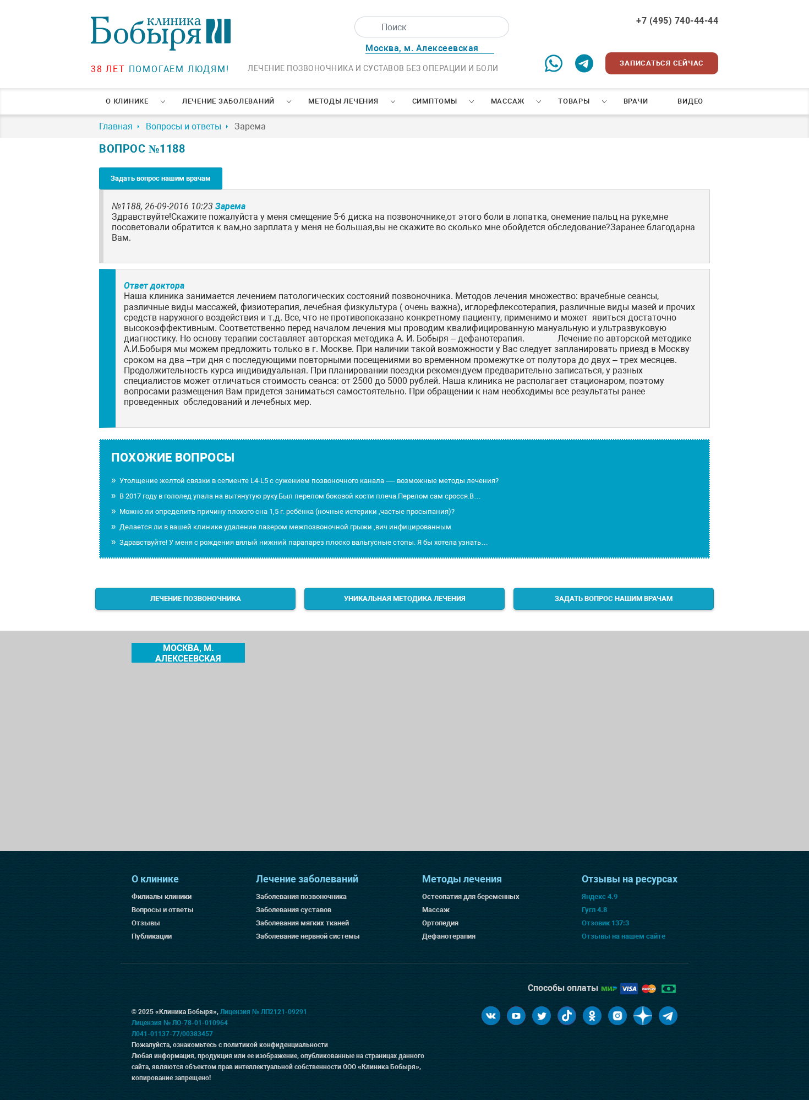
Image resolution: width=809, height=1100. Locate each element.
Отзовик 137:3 (605, 923)
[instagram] (617, 1015)
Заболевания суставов (293, 910)
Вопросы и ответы (163, 910)
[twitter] (541, 1015)
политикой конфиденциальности (275, 1045)
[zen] (642, 1015)
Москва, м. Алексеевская (188, 653)
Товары (574, 101)
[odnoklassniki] (592, 1015)
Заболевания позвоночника (301, 896)
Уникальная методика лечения (405, 598)
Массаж (508, 101)
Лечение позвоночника (195, 598)
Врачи (636, 101)
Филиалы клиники (162, 896)
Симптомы (434, 101)
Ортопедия (440, 923)
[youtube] (516, 1015)
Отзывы (146, 923)
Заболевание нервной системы (308, 936)
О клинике (127, 101)
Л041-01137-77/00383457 (172, 1034)
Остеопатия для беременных (471, 896)
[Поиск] (365, 27)
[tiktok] (566, 1015)
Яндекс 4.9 (599, 896)
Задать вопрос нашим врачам (161, 178)
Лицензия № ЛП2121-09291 (263, 1012)
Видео (690, 101)
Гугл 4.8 (594, 910)
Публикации (152, 936)
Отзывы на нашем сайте (623, 936)
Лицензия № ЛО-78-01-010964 (180, 1023)
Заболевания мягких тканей (302, 923)
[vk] (491, 1015)
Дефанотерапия (448, 936)
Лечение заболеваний (228, 101)
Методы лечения (343, 101)
